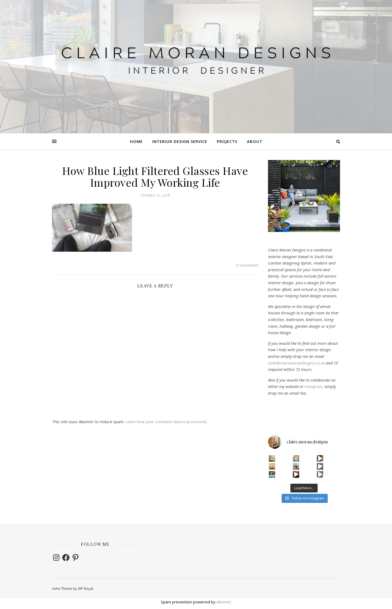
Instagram (313, 386)
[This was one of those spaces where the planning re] (320, 474)
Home (136, 141)
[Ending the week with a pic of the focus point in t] (272, 458)
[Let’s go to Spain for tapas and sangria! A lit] (296, 474)
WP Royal (85, 588)
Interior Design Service (179, 141)
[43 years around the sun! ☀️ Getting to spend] (272, 474)
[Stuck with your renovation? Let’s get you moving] (296, 458)
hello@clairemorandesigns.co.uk (296, 363)
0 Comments (247, 265)
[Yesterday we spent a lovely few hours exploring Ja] (272, 466)
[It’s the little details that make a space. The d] (320, 458)
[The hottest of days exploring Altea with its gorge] (320, 466)
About (254, 141)
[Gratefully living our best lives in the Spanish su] (296, 466)
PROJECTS (227, 141)
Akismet (224, 601)
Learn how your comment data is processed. (166, 421)
